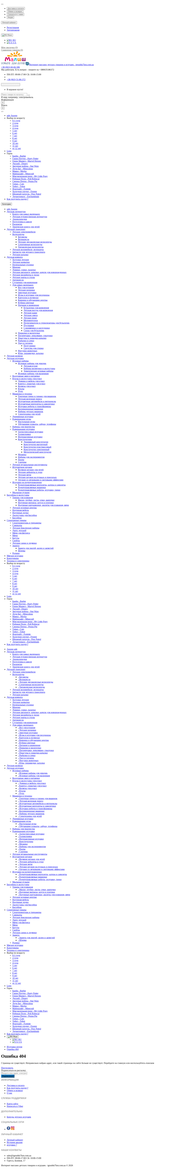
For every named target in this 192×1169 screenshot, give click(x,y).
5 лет (14, 130)
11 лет (15, 146)
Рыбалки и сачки (26, 340)
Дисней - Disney (20, 163)
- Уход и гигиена (26, 758)
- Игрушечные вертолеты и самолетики (37, 806)
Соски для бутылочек (34, 330)
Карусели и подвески (28, 297)
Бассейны (17, 518)
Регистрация (13, 27)
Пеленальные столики (23, 264)
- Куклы (22, 791)
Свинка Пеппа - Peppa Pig (24, 181)
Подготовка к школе (22, 221)
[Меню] (2, 111)
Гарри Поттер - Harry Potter (25, 158)
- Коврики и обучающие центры (33, 740)
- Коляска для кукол (27, 788)
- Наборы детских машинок (31, 813)
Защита (15, 545)
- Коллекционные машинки (31, 811)
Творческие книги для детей (26, 227)
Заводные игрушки (27, 292)
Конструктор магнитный (36, 444)
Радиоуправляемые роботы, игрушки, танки (39, 490)
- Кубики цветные (26, 743)
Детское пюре (30, 318)
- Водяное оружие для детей (31, 859)
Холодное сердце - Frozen (24, 191)
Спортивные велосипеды (30, 244)
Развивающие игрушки (23, 429)
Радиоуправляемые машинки (32, 487)
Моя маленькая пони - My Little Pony (30, 176)
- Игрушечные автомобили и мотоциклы (37, 803)
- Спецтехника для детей (30, 816)
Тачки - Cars (18, 184)
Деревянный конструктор (36, 442)
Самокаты (17, 525)
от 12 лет (16, 148)
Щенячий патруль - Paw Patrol (26, 194)
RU (14, 40)
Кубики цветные (26, 302)
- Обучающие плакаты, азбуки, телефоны (37, 826)
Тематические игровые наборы (38, 371)
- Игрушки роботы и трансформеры (35, 808)
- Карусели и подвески (29, 737)
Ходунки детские (20, 259)
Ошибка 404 (13, 1049)
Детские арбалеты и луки (30, 472)
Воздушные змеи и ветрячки (26, 376)
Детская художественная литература (29, 216)
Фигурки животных (27, 351)
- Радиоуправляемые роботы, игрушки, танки (40, 879)
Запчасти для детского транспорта (28, 252)
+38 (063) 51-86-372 (16, 79)
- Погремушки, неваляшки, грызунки (36, 750)
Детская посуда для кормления (38, 310)
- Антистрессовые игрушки (31, 834)
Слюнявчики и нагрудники (37, 328)
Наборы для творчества (23, 426)
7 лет (14, 136)
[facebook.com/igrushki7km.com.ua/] (8, 1129)
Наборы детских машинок (30, 411)
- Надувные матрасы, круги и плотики (36, 892)
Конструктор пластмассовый (37, 447)
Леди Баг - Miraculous (22, 168)
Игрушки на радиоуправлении (27, 482)
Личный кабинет (15, 1140)
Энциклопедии (19, 219)
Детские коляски (15, 356)
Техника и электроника (18, 561)
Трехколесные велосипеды (31, 247)
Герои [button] (9, 153)
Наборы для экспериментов (31, 457)
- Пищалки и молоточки (29, 748)
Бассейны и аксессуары (18, 495)
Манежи (16, 267)
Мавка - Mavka (19, 171)
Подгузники (29, 345)
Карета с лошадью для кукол (31, 383)
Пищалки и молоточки (29, 333)
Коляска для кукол (27, 386)
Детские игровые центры (24, 507)
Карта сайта (12, 1103)
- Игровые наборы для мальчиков (34, 775)
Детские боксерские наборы (25, 528)
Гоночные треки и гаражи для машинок (37, 396)
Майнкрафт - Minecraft (23, 174)
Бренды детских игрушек (19, 1117)
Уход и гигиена (25, 343)
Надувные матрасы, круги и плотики (36, 502)
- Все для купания (26, 727)
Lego (9, 151)
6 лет (14, 133)
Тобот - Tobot (18, 186)
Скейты (16, 540)
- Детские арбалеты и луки (31, 862)
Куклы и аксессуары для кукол (27, 378)
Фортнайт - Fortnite (21, 189)
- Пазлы (21, 849)
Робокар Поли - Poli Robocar (25, 179)
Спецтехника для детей (29, 414)
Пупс (20, 391)
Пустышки (29, 325)
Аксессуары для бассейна (24, 515)
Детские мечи (24, 475)
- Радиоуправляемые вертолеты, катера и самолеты (42, 874)
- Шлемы (22, 940)
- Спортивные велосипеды (31, 684)
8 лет (14, 138)
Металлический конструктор (37, 452)
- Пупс (21, 793)
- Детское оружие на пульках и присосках (38, 867)
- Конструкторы (25, 841)
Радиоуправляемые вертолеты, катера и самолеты (42, 485)
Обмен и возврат (15, 11)
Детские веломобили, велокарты (28, 249)
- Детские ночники (27, 730)
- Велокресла (24, 679)
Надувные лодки (20, 513)
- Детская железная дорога (30, 801)
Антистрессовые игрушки (30, 432)
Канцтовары (13, 558)
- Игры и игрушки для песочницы (34, 735)
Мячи (15, 535)
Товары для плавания (22, 497)
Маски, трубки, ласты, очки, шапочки (36, 500)
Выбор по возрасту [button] (16, 118)
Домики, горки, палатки (24, 270)
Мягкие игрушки (15, 556)
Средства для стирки (34, 348)
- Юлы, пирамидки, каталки (31, 763)
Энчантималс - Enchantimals (25, 196)
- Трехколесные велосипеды (31, 687)
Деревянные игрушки (22, 416)
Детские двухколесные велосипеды (35, 242)
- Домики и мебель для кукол (32, 783)
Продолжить (7, 1068)
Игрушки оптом (14, 1047)
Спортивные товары (16, 520)
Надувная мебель (20, 510)
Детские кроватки (21, 262)
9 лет (14, 141)
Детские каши (30, 313)
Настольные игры (26, 421)
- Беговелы (23, 677)
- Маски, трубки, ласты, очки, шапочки (37, 889)
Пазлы (21, 459)
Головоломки (24, 434)
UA (14, 42)
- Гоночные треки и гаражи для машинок (37, 798)
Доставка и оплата (16, 8)
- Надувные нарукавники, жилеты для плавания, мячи (44, 894)
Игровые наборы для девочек (32, 363)
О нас (9, 1093)
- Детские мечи (25, 864)
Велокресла (23, 239)
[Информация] (2, 4)
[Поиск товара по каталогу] (29, 95)
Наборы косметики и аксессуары (39, 368)
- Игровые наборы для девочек (33, 773)
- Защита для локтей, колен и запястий (36, 937)
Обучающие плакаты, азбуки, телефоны (37, 424)
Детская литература (16, 211)
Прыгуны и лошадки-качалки (32, 338)
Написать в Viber (15, 1106)
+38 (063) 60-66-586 (10, 67)
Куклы (21, 389)
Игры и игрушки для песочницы (33, 295)
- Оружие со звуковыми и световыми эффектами (41, 869)
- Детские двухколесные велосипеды (35, 682)
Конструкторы (25, 439)
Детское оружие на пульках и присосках (37, 477)
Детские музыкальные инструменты (29, 464)
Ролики (16, 553)
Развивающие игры (21, 419)
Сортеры (22, 462)
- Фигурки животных (28, 760)
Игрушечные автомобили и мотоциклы (37, 401)
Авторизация (13, 30)
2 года (15, 123)
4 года (15, 128)
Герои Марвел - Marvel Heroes (26, 161)
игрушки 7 (12, 1145)
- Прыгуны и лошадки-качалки (33, 753)
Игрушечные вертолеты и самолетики (36, 404)
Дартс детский (19, 530)
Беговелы (22, 237)
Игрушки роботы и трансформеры (34, 406)
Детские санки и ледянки (24, 543)
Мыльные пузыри (21, 492)
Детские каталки (20, 254)
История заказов (14, 1142)
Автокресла (18, 280)
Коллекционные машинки (30, 409)
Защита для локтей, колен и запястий (36, 548)
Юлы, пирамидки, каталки (31, 353)
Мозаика (22, 454)
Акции (10, 17)
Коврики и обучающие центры (33, 300)
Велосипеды (18, 234)
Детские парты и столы (23, 277)
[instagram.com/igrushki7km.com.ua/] (12, 1129)
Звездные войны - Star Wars (25, 166)
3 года (15, 125)
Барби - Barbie (19, 156)
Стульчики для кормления (24, 282)
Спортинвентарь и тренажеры (26, 523)
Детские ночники (26, 290)
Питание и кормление (28, 305)
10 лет (15, 143)
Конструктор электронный (36, 449)
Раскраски (17, 224)
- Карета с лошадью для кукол (32, 786)
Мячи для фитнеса (21, 533)
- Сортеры (23, 851)
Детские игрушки (15, 358)
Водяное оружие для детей (31, 469)
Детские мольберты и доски (25, 275)
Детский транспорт (16, 229)
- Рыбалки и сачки (26, 755)
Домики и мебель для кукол (31, 381)
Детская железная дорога (30, 399)
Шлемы (21, 550)
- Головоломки (25, 836)
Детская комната (15, 257)
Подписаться (7, 1076)
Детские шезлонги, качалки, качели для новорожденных (39, 272)
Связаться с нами (15, 14)
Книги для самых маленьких (26, 214)
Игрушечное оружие (22, 467)
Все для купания (26, 287)
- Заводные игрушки (28, 732)
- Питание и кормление (29, 745)
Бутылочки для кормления (36, 308)
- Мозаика (23, 844)
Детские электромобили (24, 232)
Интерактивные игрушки (30, 437)
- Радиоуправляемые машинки (32, 877)
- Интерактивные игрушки (31, 839)
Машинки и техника (22, 394)
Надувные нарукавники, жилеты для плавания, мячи (43, 505)
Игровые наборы (20, 361)
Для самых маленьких (22, 285)
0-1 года (16, 120)
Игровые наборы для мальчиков (33, 373)
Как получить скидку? (17, 199)
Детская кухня (30, 366)
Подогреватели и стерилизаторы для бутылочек (46, 323)
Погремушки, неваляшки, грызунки (35, 335)
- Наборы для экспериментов (32, 846)
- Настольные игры (27, 824)
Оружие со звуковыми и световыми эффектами (40, 480)
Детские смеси (31, 315)
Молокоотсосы (31, 320)
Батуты (15, 538)
